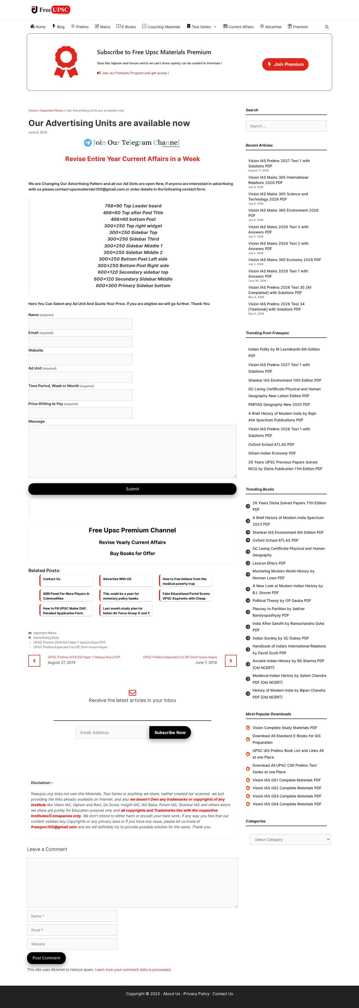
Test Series (201, 26)
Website (35, 350)
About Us (171, 993)
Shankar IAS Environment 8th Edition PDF (288, 532)
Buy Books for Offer (132, 553)
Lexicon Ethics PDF (269, 563)
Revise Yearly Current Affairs (132, 542)
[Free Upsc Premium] (179, 62)
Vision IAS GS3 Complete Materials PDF (287, 796)
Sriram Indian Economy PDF (272, 453)
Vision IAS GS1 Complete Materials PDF (287, 780)
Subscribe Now (170, 732)
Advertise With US (117, 579)
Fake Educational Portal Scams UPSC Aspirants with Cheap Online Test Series (186, 597)
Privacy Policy (196, 993)
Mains (104, 26)
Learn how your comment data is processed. (133, 969)
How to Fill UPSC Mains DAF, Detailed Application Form (65, 610)
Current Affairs (241, 26)
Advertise (272, 26)
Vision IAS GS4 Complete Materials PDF (287, 804)
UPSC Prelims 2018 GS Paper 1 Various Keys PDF (69, 642)
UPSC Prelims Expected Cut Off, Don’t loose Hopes (70, 647)
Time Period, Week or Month (61, 385)
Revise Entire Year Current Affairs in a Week (132, 159)
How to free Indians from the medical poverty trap (184, 581)
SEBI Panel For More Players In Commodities (66, 596)
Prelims (82, 26)
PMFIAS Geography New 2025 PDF (279, 404)
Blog (60, 26)
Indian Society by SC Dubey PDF (281, 638)
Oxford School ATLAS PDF (271, 444)
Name (41, 314)
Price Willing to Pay (53, 403)
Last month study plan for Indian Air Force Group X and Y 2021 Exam (126, 612)
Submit (132, 488)
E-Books (128, 26)
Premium (300, 26)
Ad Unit (42, 368)
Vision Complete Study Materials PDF (285, 727)
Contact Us (51, 579)
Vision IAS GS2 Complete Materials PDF (287, 788)
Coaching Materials (163, 26)
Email (40, 332)
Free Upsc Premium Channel (132, 530)
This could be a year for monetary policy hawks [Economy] (121, 597)
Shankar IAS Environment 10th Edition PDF (284, 380)
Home (39, 26)
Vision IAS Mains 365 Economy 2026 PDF (284, 259)
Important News (51, 110)
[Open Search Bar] (327, 26)
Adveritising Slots (46, 638)
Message (36, 421)
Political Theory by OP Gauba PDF (282, 600)
